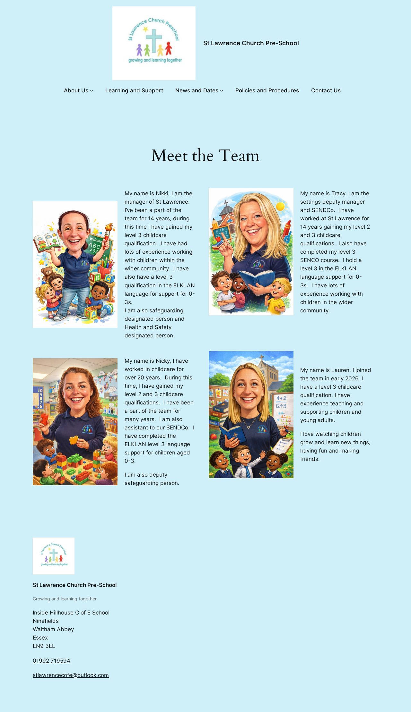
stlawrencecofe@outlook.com (71, 675)
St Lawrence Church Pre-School (251, 43)
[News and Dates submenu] (221, 90)
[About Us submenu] (91, 90)
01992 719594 (51, 660)
